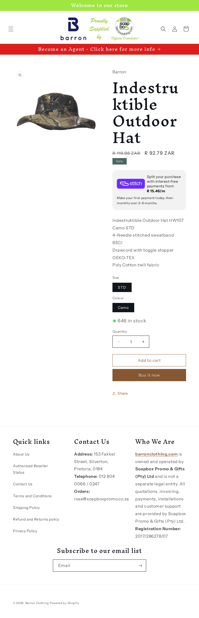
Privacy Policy (25, 531)
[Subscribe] (140, 565)
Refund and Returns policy (36, 519)
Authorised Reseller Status (30, 469)
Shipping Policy (26, 507)
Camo (123, 307)
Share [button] (123, 393)
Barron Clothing (37, 603)
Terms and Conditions (32, 496)
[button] (11, 29)
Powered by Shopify (64, 603)
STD (122, 287)
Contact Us (23, 484)
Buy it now (149, 375)
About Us (21, 454)
